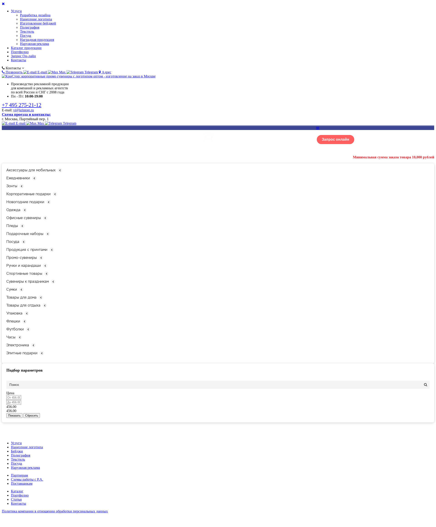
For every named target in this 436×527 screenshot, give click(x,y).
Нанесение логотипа (36, 19)
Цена (10, 393)
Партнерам (19, 475)
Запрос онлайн (335, 139)
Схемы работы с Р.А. (27, 479)
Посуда (25, 35)
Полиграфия (29, 27)
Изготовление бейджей (38, 23)
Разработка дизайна (35, 15)
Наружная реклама (34, 44)
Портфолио (20, 52)
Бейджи (17, 451)
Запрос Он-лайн (23, 56)
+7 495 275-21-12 (21, 105)
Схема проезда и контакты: (26, 114)
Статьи (16, 499)
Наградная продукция (37, 40)
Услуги (16, 11)
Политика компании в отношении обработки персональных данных (55, 511)
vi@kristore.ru (23, 110)
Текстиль (27, 31)
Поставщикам (21, 483)
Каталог (17, 491)
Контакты (18, 60)
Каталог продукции (26, 48)
